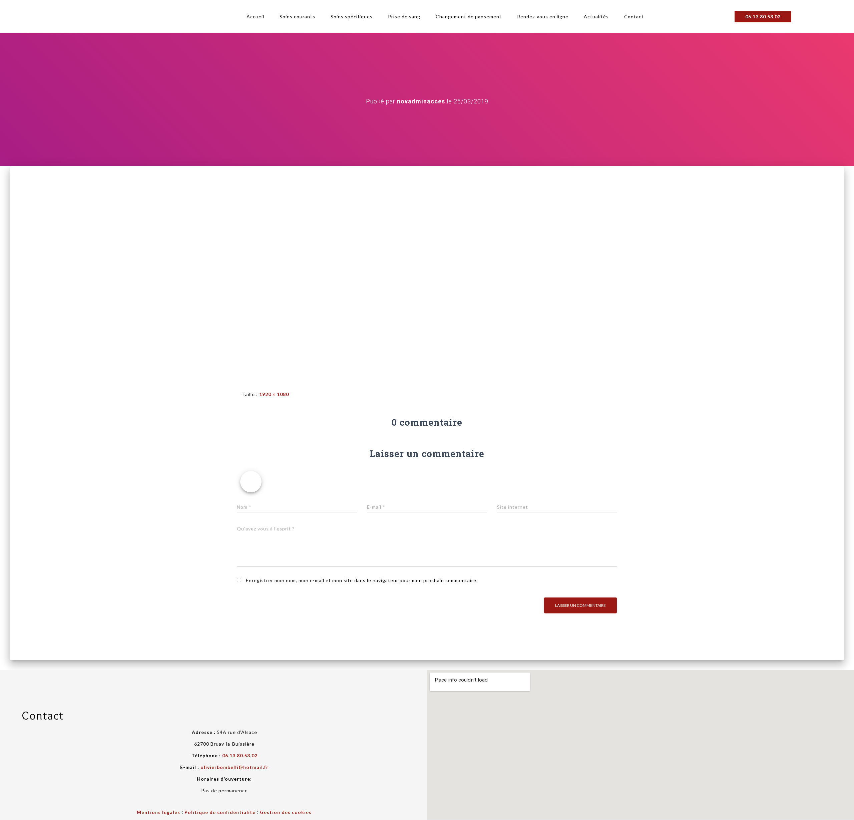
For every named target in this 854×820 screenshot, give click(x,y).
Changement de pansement (469, 16)
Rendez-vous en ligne (542, 16)
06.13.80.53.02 (240, 755)
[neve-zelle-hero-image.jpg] (427, 272)
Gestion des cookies (286, 812)
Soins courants (297, 16)
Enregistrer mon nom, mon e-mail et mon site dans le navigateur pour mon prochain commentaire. (362, 580)
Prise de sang (404, 16)
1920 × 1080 (274, 394)
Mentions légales (158, 812)
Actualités (596, 16)
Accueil (255, 16)
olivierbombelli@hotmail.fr (234, 767)
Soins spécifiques (352, 16)
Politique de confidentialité (220, 812)
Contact (634, 16)
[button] (763, 16)
